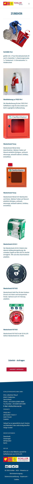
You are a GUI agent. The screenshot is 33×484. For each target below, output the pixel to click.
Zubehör (6, 419)
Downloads (6, 436)
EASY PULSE (7, 417)
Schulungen (7, 439)
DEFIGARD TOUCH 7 (10, 415)
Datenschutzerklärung (12, 476)
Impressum (23, 476)
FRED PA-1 (6, 413)
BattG (5, 443)
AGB (17, 470)
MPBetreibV (7, 441)
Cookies (16, 479)
